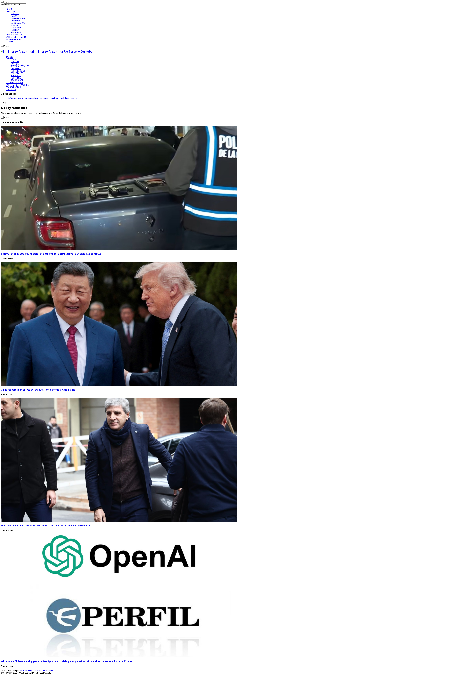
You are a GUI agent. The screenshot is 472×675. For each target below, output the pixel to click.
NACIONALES (16, 16)
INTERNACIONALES (19, 18)
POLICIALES (16, 25)
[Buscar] (2, 2)
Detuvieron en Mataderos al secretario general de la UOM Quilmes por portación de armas (51, 254)
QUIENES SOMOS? (14, 35)
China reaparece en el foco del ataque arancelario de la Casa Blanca (38, 389)
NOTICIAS (10, 11)
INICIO (9, 9)
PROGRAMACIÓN (13, 39)
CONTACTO (11, 42)
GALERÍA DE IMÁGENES (16, 37)
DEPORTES (15, 21)
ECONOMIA (16, 28)
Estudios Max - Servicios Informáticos (36, 670)
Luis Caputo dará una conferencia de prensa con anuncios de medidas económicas (45, 525)
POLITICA (15, 30)
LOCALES (15, 14)
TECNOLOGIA (17, 32)
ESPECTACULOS (18, 23)
